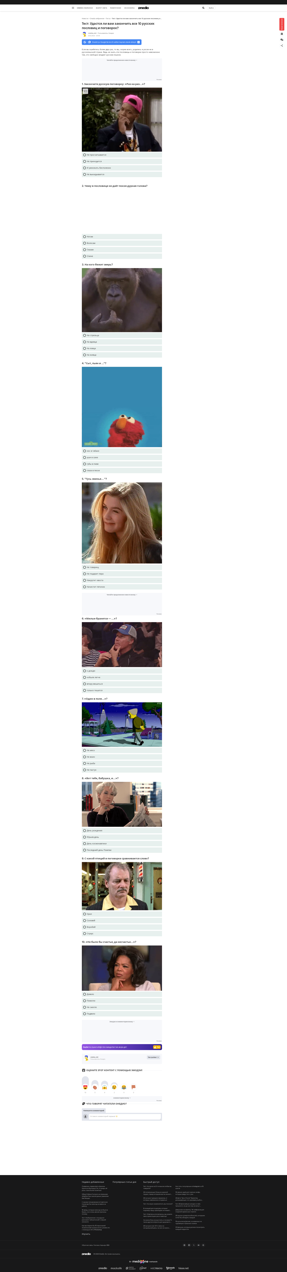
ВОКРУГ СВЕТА (101, 8)
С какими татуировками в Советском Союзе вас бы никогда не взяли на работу (95, 1204)
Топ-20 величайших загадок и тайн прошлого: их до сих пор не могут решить (187, 1206)
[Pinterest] (203, 1245)
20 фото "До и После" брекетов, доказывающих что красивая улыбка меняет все (188, 1200)
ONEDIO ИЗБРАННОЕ (85, 8)
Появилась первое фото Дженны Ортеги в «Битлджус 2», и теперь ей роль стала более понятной (94, 1188)
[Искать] (203, 7)
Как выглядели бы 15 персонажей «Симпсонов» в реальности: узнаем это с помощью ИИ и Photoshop (96, 1228)
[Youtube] (198, 1245)
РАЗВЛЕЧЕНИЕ (115, 8)
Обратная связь (87, 1245)
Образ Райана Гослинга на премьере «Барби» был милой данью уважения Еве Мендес (95, 1196)
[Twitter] (194, 1245)
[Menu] (73, 8)
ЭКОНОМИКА (129, 8)
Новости (85, 18)
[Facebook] (189, 1245)
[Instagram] (184, 1245)
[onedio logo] (143, 7)
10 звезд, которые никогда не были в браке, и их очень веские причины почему (95, 1212)
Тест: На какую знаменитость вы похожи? (158, 1204)
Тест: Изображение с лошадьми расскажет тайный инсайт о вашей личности (94, 1220)
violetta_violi (101, 33)
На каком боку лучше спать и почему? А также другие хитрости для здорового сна (157, 1222)
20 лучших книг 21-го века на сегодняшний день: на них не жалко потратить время (156, 1228)
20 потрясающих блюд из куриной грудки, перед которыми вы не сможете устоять (157, 1194)
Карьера (103, 1245)
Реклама (96, 1245)
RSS (108, 1245)
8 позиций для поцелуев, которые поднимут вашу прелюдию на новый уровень (156, 1210)
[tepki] (85, 1087)
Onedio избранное (97, 18)
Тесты (108, 18)
